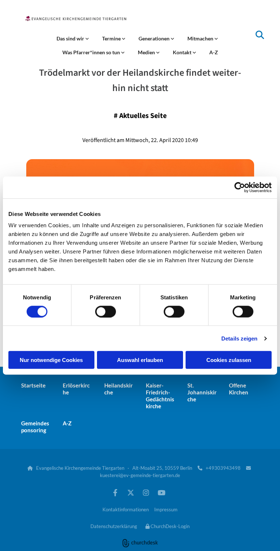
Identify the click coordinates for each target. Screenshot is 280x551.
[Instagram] (145, 492)
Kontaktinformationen (125, 509)
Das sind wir (71, 38)
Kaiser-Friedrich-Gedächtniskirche (160, 395)
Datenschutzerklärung (113, 526)
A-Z (213, 52)
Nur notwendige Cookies (51, 360)
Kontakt (182, 52)
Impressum (166, 509)
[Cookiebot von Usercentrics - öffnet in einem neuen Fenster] (240, 187)
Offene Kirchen (238, 388)
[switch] (105, 311)
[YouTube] (161, 492)
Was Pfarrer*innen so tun (91, 52)
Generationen (155, 38)
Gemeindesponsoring (35, 426)
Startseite (33, 385)
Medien (147, 52)
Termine (112, 38)
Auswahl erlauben (140, 360)
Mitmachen (200, 38)
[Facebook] (115, 492)
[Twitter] (130, 492)
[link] (73, 39)
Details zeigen (239, 338)
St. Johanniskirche (202, 392)
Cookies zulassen (228, 360)
